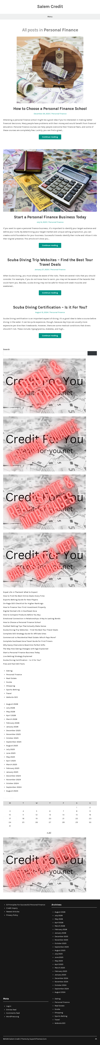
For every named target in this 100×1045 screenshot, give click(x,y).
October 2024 (12, 783)
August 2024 (12, 791)
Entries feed (11, 1010)
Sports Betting (13, 689)
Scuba (9, 682)
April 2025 (11, 761)
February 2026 (12, 723)
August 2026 (12, 704)
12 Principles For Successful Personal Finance (25, 905)
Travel (9, 693)
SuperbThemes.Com (38, 1039)
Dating (9, 671)
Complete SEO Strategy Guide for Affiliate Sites (24, 633)
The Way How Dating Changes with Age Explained (25, 649)
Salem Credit (50, 6)
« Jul (49, 832)
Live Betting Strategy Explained (17, 656)
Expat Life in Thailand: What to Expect (20, 592)
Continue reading (50, 137)
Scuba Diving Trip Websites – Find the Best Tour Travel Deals (50, 262)
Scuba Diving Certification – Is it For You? (50, 307)
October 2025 (12, 738)
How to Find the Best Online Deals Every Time (24, 596)
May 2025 (10, 757)
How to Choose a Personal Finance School (50, 108)
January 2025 (12, 772)
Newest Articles (12, 912)
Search (6, 349)
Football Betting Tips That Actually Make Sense (24, 626)
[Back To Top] (96, 1039)
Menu (50, 16)
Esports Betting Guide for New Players (20, 599)
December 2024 (13, 776)
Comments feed (13, 1013)
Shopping (10, 686)
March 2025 (11, 764)
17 (10, 818)
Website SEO (12, 697)
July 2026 (10, 708)
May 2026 (10, 711)
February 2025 (12, 768)
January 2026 (12, 727)
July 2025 (10, 749)
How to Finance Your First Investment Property (24, 607)
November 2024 (13, 779)
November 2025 (13, 734)
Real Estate (11, 678)
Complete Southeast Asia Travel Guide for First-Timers (27, 641)
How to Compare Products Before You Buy (21, 615)
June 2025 (10, 753)
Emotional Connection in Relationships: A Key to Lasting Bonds (31, 618)
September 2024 (13, 787)
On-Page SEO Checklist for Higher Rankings (23, 603)
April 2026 (11, 715)
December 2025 (13, 730)
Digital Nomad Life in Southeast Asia (20, 611)
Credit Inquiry (12, 908)
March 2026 (11, 719)
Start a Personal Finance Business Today (50, 217)
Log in (8, 1006)
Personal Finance (59, 114)
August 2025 (12, 745)
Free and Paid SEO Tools (14, 664)
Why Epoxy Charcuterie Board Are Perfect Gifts (24, 645)
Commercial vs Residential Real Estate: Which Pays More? (29, 637)
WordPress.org (12, 1016)
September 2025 (13, 742)
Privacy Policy (12, 915)
